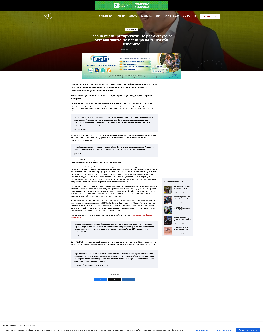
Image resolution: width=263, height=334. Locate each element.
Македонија (131, 29)
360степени (123, 50)
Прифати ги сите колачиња (248, 330)
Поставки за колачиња (201, 330)
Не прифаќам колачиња (224, 330)
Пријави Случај (210, 16)
